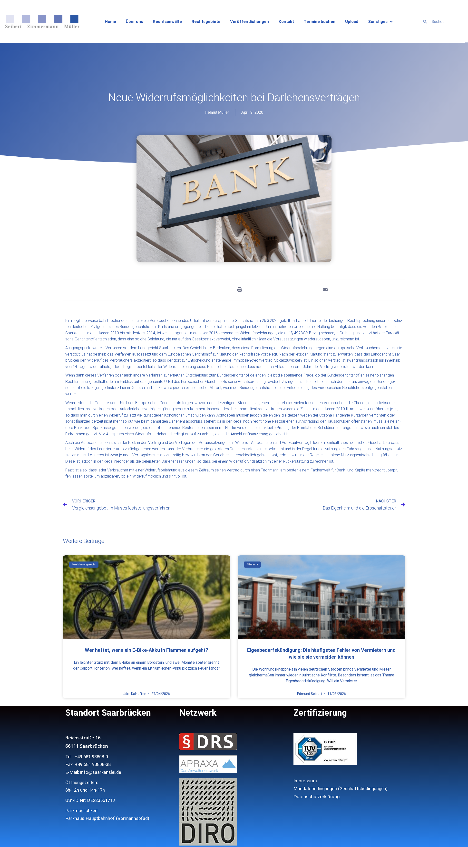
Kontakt (286, 21)
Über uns (134, 21)
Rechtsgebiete (206, 21)
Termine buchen (319, 21)
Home (110, 21)
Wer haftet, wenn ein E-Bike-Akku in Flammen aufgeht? (146, 650)
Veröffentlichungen (249, 21)
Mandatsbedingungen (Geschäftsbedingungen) (340, 788)
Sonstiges (378, 21)
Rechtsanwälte (167, 21)
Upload (351, 21)
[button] (239, 289)
